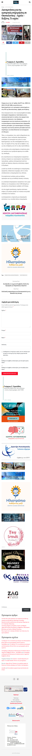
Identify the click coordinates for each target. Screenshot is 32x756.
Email (4, 337)
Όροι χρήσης (16, 700)
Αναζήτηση (4, 607)
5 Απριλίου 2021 (16, 22)
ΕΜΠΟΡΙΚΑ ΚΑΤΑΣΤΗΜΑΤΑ (11, 275)
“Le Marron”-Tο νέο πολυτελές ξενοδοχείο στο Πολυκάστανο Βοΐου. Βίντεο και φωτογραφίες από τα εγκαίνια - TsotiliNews (16, 642)
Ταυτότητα (16, 698)
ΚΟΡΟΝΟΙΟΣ (23, 275)
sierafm (8, 22)
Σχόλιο (4, 310)
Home (3, 7)
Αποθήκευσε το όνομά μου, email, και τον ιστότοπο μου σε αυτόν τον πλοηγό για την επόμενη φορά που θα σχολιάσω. (16, 353)
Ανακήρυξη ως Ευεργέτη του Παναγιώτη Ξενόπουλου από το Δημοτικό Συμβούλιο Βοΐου (15, 654)
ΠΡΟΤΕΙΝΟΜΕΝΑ (9, 7)
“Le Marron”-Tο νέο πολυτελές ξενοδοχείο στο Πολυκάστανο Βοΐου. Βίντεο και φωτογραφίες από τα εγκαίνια (16, 646)
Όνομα (4, 330)
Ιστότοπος (4, 344)
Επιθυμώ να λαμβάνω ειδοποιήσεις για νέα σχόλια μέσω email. (15, 361)
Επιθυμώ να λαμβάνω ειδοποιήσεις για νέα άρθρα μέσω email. (15, 368)
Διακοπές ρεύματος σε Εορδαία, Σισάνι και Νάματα (14, 625)
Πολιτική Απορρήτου (16, 701)
